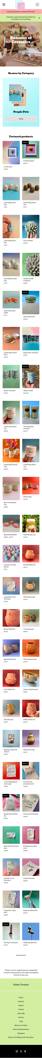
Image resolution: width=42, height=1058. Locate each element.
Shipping (21, 1033)
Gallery (21, 1017)
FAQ (21, 1021)
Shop (21, 119)
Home (21, 997)
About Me (21, 1013)
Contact (21, 1009)
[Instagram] (16, 1051)
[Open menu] (3, 4)
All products (21, 955)
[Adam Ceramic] (21, 6)
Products (21, 1001)
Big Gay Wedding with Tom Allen (21, 1037)
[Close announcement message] (39, 18)
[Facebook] (25, 1051)
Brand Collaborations (21, 1029)
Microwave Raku (21, 1025)
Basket (21, 1005)
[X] (21, 1051)
